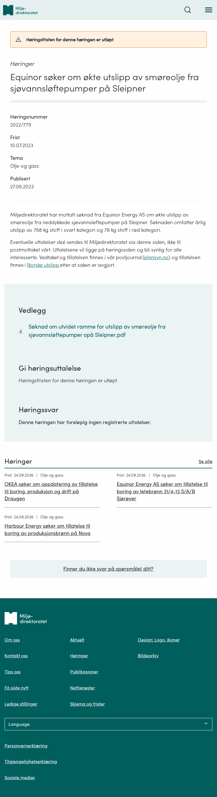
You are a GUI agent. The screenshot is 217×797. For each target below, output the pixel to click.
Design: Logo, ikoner (159, 640)
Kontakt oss (16, 655)
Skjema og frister (87, 704)
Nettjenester (82, 688)
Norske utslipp (43, 265)
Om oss (12, 640)
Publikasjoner (84, 671)
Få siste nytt (17, 688)
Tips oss (13, 671)
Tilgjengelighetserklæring (31, 761)
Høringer (79, 655)
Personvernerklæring (26, 745)
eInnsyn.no (156, 257)
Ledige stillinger (21, 704)
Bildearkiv (148, 655)
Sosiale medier (20, 777)
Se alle (205, 461)
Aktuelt (77, 640)
